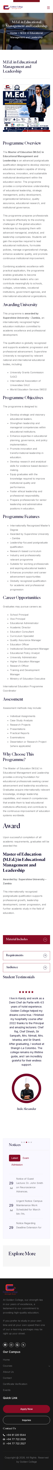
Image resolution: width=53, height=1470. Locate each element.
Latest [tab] (14, 1158)
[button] (21, 1142)
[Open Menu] (48, 7)
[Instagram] (11, 1345)
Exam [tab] (26, 1158)
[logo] (13, 7)
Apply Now (26, 1409)
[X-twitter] (23, 1345)
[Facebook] (5, 1345)
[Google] (17, 1345)
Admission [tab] (17, 1164)
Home (13, 33)
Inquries (26, 1420)
